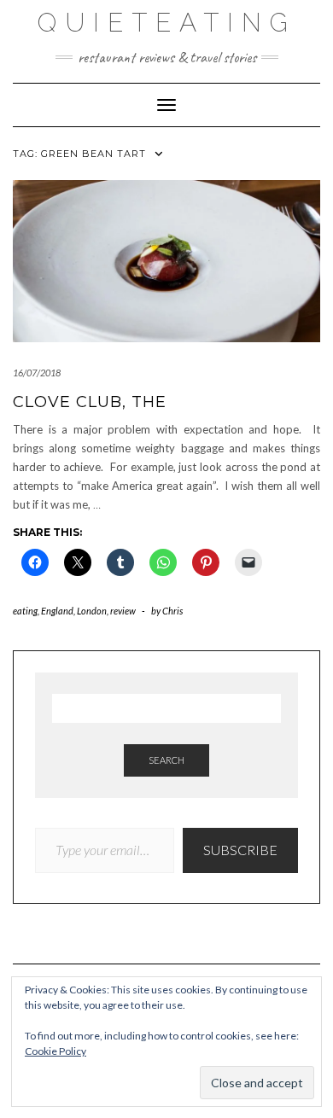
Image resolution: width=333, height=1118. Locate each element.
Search (166, 760)
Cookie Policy (55, 1051)
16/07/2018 (37, 372)
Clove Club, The (89, 402)
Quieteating (167, 23)
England (57, 610)
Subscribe (240, 849)
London (92, 610)
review (123, 610)
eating (25, 610)
